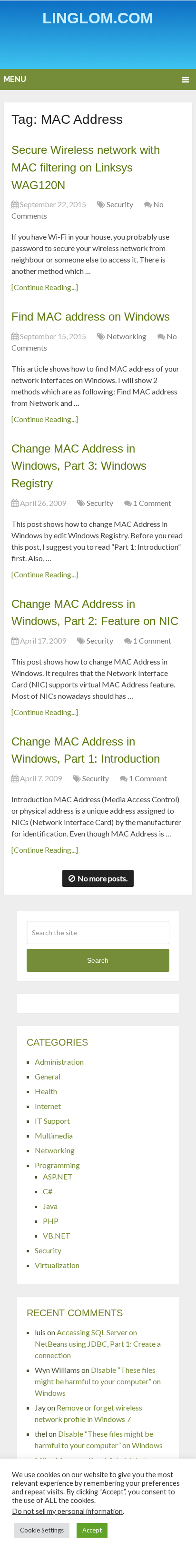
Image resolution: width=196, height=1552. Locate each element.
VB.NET (56, 1235)
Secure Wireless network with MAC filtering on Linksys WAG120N (85, 167)
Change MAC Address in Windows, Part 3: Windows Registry (79, 466)
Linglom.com (97, 18)
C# (47, 1191)
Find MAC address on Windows (90, 316)
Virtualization (57, 1265)
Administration (59, 1061)
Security (120, 204)
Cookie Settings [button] (42, 1530)
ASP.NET (58, 1176)
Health (46, 1091)
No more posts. (102, 878)
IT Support (52, 1120)
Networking (127, 336)
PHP (51, 1220)
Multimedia (54, 1135)
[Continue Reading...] (44, 287)
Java (50, 1205)
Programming (57, 1164)
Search (97, 960)
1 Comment (152, 502)
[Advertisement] (100, 49)
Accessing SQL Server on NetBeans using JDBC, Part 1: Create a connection (98, 1344)
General (47, 1076)
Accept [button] (92, 1530)
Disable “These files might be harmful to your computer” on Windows (98, 1381)
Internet (48, 1105)
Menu (15, 79)
